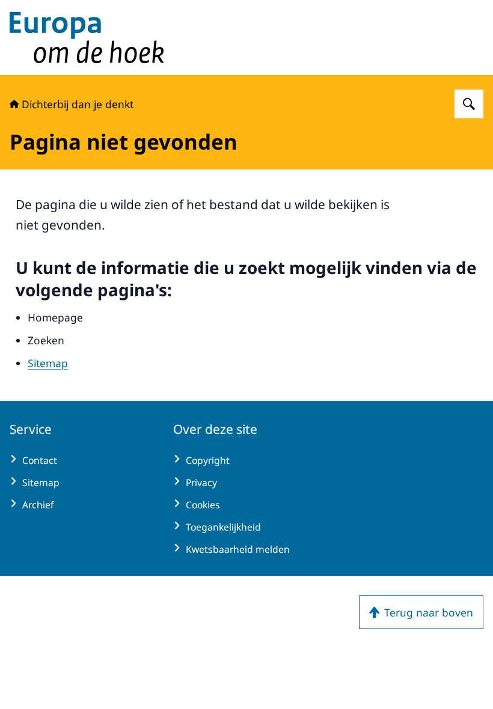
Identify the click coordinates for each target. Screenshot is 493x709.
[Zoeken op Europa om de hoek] (469, 104)
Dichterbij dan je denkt (77, 104)
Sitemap (48, 363)
